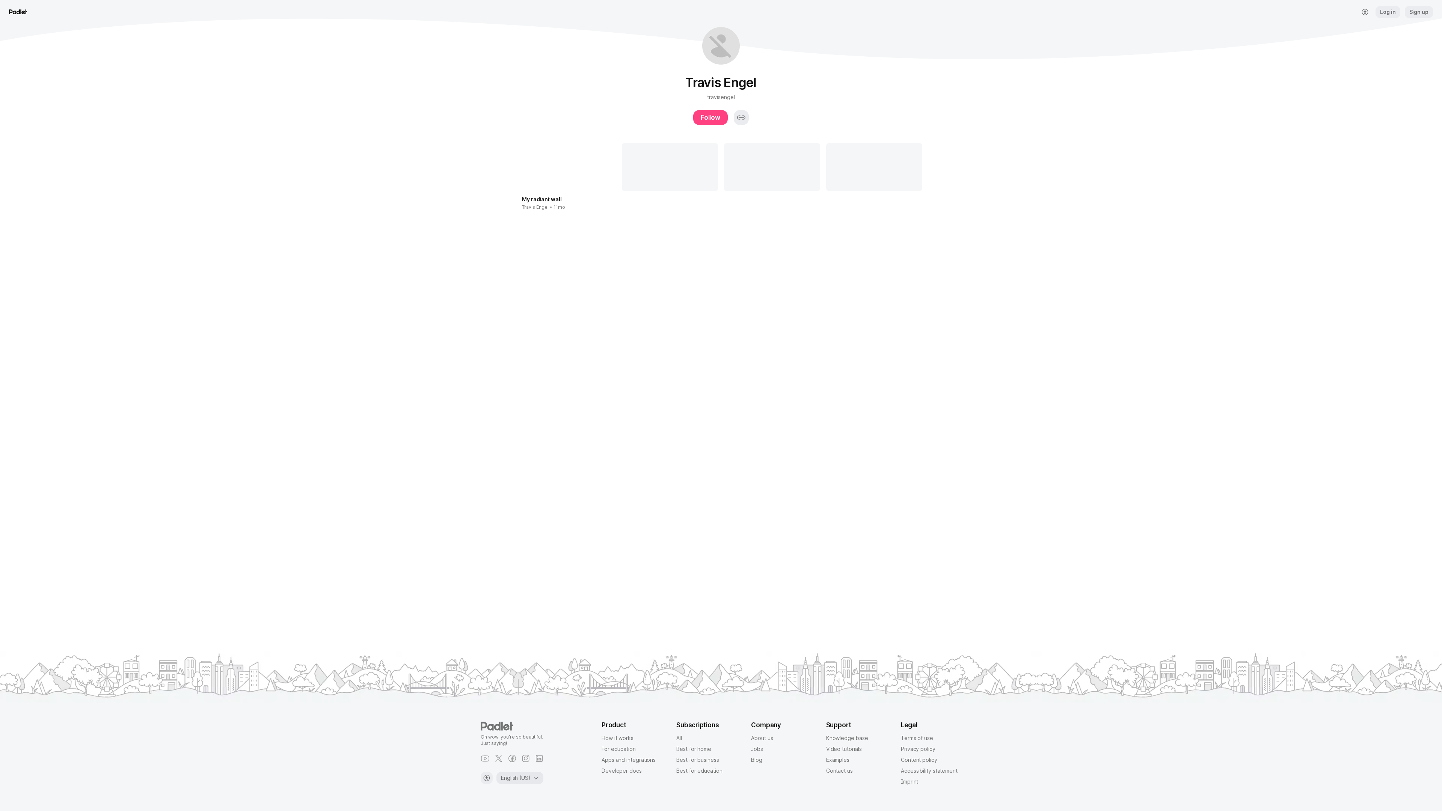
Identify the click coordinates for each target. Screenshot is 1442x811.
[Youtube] (485, 758)
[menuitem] (1365, 12)
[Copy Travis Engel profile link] (741, 117)
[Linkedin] (539, 758)
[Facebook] (512, 758)
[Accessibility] (487, 778)
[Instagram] (525, 758)
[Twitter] (498, 758)
